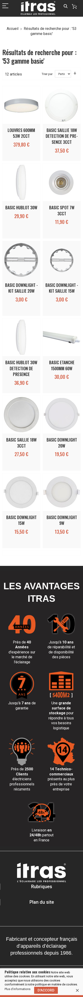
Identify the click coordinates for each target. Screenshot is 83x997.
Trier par (47, 74)
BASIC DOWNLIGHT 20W (62, 443)
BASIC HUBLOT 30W (21, 207)
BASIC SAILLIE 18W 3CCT (21, 443)
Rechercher (66, 6)
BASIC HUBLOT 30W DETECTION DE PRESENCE (21, 368)
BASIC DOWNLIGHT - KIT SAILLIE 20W (21, 288)
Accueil (13, 28)
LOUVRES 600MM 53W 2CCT (21, 133)
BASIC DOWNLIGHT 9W (62, 520)
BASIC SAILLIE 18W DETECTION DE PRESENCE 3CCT (62, 136)
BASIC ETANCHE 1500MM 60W (61, 365)
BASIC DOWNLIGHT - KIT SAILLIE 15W (61, 288)
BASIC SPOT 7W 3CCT (61, 210)
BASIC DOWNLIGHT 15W (21, 520)
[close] (77, 990)
